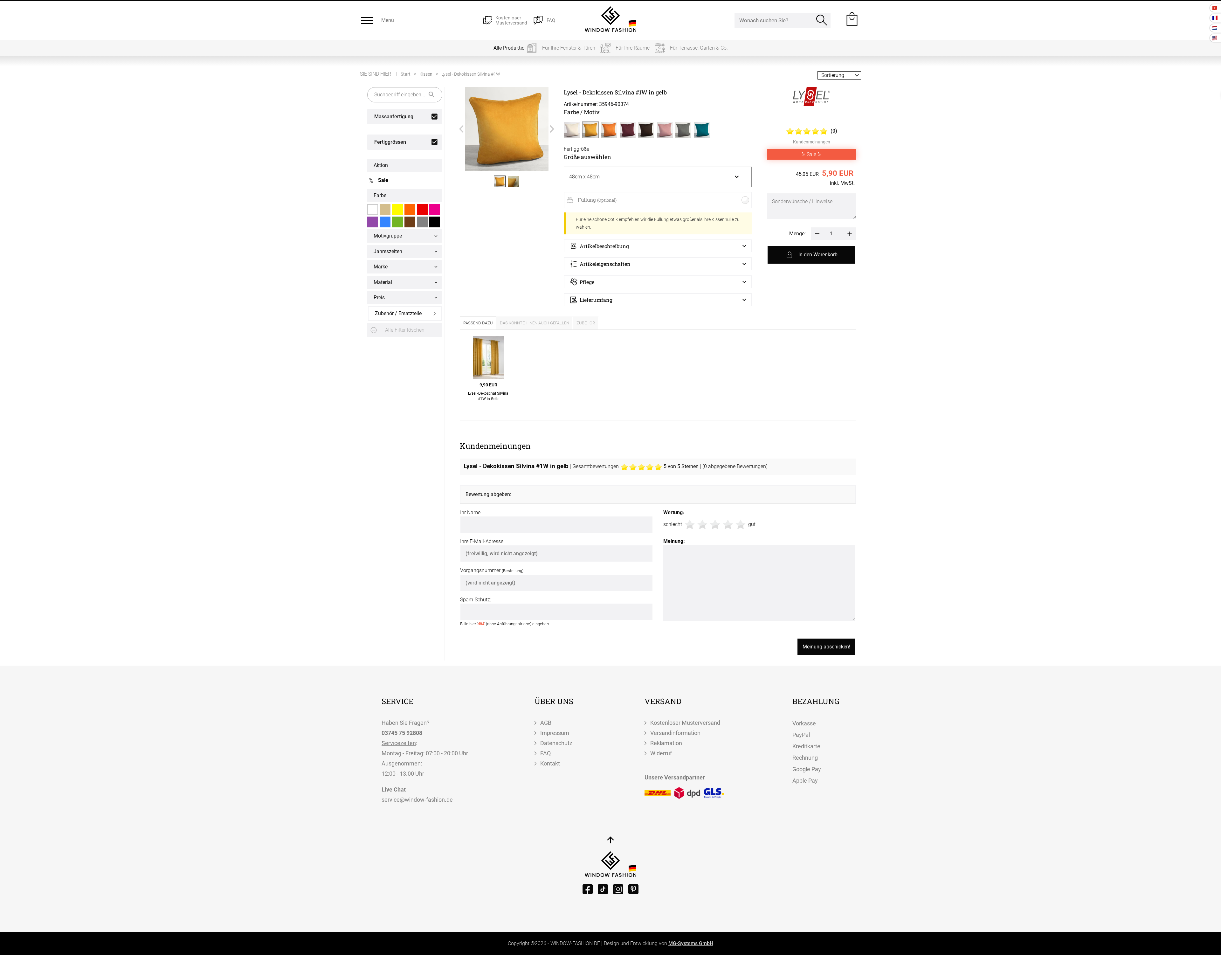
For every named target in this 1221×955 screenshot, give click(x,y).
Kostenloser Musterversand (685, 722)
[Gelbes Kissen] (397, 209)
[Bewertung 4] (728, 524)
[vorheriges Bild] (461, 129)
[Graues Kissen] (422, 222)
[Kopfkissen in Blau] (385, 222)
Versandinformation (675, 733)
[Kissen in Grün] (397, 222)
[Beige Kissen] (385, 209)
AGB (545, 722)
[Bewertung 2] (702, 524)
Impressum (554, 733)
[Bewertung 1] (690, 524)
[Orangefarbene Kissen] (409, 209)
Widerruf (661, 753)
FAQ (545, 753)
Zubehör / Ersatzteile (398, 313)
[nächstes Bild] (551, 129)
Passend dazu (478, 323)
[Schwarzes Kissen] (434, 222)
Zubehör (585, 323)
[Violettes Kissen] (372, 222)
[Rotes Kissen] (422, 209)
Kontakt (550, 763)
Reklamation (666, 743)
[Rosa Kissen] (434, 209)
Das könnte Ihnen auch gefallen (534, 323)
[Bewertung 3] (715, 524)
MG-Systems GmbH (690, 943)
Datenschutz (556, 743)
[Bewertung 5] (740, 524)
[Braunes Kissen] (409, 222)
